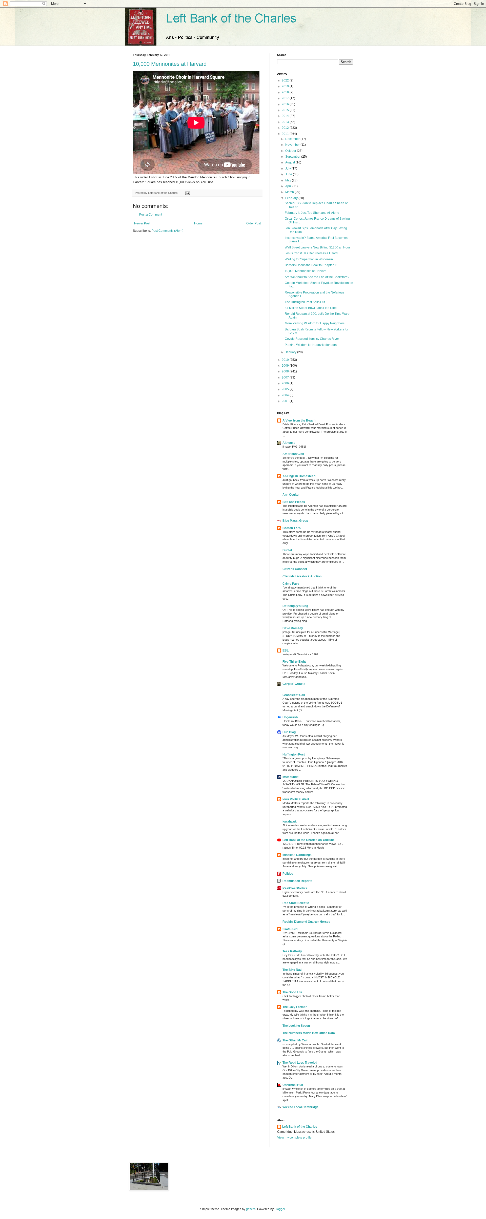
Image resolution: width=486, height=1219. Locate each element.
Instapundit (290, 777)
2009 (286, 365)
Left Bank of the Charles (299, 1126)
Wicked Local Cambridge (300, 1107)
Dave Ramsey (292, 628)
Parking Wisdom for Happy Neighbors (311, 345)
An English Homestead (298, 476)
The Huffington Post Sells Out (305, 302)
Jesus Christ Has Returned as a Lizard (311, 253)
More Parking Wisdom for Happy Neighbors (315, 323)
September (293, 156)
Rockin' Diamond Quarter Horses (306, 921)
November (292, 144)
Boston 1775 (291, 528)
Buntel (287, 550)
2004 (286, 395)
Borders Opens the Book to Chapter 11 (311, 265)
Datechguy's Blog (295, 606)
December (292, 139)
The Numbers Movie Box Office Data (308, 1033)
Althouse (288, 443)
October (291, 151)
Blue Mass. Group (295, 520)
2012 (286, 128)
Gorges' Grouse (293, 684)
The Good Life (292, 992)
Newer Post (142, 223)
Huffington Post (293, 754)
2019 (286, 86)
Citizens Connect (294, 569)
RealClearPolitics (295, 888)
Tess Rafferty (292, 951)
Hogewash (290, 717)
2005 (286, 389)
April (288, 186)
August (290, 162)
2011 (286, 134)
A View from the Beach (298, 420)
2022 (286, 80)
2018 (286, 92)
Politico (287, 873)
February (291, 198)
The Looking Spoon (296, 1025)
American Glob (293, 454)
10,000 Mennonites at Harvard (170, 64)
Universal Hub (292, 1085)
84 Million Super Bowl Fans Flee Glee (311, 308)
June (289, 174)
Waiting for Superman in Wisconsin (309, 259)
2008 (286, 371)
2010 (286, 360)
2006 (286, 383)
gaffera (251, 1209)
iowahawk (289, 821)
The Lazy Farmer (294, 1007)
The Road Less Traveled (299, 1062)
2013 (286, 122)
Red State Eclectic (295, 903)
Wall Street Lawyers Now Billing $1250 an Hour (317, 247)
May (288, 180)
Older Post (253, 223)
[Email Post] (187, 192)
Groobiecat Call (293, 695)
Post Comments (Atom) (167, 231)
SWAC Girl (289, 929)
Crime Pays (290, 583)
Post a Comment (150, 214)
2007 (286, 377)
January (291, 352)
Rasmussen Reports (297, 881)
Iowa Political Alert (295, 799)
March (290, 192)
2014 (286, 116)
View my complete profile (294, 1137)
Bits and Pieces (293, 502)
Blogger (279, 1209)
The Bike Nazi (292, 970)
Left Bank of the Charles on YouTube (308, 840)
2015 (286, 110)
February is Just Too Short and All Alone (312, 213)
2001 (286, 401)
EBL (285, 650)
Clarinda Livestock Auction (301, 576)
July (288, 168)
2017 (286, 98)
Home (198, 223)
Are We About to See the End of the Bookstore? (317, 277)
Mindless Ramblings (297, 855)
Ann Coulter (291, 494)
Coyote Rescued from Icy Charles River (312, 339)
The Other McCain (295, 1040)
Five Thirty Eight (294, 661)
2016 (286, 104)
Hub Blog (289, 732)
